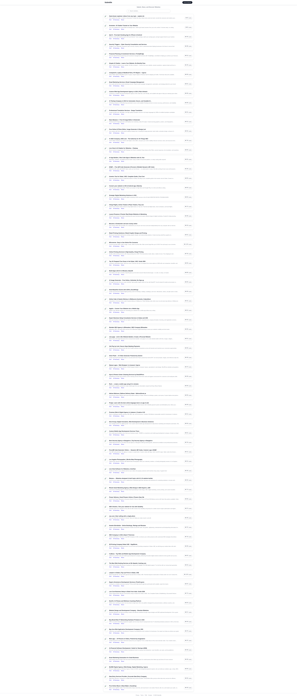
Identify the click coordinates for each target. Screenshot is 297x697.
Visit (110, 19)
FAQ (146, 695)
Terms (142, 695)
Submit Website (187, 2)
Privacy (137, 695)
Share (122, 19)
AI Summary (116, 19)
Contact (150, 695)
